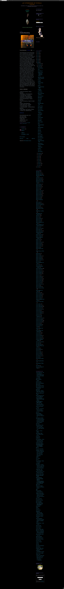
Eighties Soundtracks (39, 259)
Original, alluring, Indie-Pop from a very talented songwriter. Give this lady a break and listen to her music (40, 495)
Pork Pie (39, 85)
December (39, 63)
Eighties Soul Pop (38, 257)
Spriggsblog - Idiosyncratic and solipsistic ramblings (39, 512)
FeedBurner (42, 581)
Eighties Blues (38, 229)
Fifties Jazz (38, 261)
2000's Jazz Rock (38, 194)
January (39, 165)
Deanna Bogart (40, 108)
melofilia (37, 543)
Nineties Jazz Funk (39, 277)
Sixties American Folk (39, 341)
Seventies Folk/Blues (39, 312)
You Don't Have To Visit (39, 539)
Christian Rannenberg (25, 32)
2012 (38, 56)
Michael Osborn (40, 106)
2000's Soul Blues (38, 218)
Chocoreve (37, 412)
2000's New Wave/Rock (39, 204)
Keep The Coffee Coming (40, 473)
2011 (38, 58)
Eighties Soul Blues (39, 255)
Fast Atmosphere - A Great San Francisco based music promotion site (40, 440)
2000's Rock (38, 215)
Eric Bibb (39, 101)
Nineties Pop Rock (39, 286)
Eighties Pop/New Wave (39, 248)
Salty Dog (39, 130)
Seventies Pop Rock (39, 324)
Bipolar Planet (38, 384)
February (39, 163)
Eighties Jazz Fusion (39, 228)
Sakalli (37, 507)
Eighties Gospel (38, 239)
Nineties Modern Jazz (39, 284)
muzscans (37, 544)
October (39, 66)
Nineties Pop (38, 285)
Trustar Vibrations (39, 526)
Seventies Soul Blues (39, 335)
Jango (39, 69)
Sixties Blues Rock (39, 344)
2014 (38, 53)
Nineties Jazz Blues (39, 276)
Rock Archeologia (38, 501)
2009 (38, 60)
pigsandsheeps (38, 546)
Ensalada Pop (38, 436)
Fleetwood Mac (40, 134)
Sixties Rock (38, 365)
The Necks (39, 100)
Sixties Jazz (38, 350)
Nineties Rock (38, 292)
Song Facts (37, 508)
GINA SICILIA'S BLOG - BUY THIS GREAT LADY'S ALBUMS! (40, 445)
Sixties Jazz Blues (39, 351)
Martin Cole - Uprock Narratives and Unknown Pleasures (40, 487)
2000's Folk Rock (38, 186)
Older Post (33, 138)
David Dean (38, 423)
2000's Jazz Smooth (39, 195)
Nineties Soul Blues (39, 293)
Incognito (39, 79)
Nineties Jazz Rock (39, 280)
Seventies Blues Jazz (39, 305)
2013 (38, 55)
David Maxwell (40, 70)
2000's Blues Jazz (38, 172)
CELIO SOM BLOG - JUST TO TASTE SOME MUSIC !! (40, 399)
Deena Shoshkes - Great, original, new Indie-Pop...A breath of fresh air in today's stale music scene (40, 427)
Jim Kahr (39, 81)
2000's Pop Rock (38, 207)
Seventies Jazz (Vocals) (39, 317)
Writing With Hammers (39, 537)
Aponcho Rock (38, 378)
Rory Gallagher (40, 107)
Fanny (39, 123)
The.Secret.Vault (38, 525)
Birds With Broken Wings (40, 385)
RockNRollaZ (38, 506)
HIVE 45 (37, 447)
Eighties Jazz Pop (38, 243)
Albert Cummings (40, 110)
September (40, 153)
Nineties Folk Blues (39, 272)
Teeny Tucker (40, 98)
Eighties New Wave (39, 245)
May (39, 159)
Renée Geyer (40, 118)
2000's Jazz (37, 189)
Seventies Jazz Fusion (39, 320)
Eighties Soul (38, 254)
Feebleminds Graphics (39, 442)
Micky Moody (40, 91)
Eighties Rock (38, 253)
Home (27, 138)
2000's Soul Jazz (38, 219)
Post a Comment (22, 136)
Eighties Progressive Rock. (40, 250)
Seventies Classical (39, 307)
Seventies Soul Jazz (39, 336)
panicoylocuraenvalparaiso (40, 545)
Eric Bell (39, 148)
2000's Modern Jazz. (39, 203)
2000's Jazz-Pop (38, 198)
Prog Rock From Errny (39, 500)
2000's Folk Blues (38, 184)
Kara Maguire (40, 114)
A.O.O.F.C (23, 128)
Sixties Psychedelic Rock (40, 360)
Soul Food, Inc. (38, 509)
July (39, 156)
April (39, 160)
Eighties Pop (38, 247)
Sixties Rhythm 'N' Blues (40, 363)
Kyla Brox (39, 115)
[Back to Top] (63, 588)
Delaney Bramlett (40, 127)
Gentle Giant (40, 139)
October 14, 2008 (25, 134)
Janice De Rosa (40, 151)
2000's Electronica (39, 180)
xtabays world (38, 554)
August (39, 154)
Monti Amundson (40, 96)
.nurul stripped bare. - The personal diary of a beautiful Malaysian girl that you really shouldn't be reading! (40, 374)
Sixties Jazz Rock (38, 353)
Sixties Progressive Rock (40, 358)
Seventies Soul (38, 334)
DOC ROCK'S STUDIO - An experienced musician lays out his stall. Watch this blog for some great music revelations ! (40, 420)
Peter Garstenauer (40, 137)
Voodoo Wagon (38, 528)
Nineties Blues (38, 264)
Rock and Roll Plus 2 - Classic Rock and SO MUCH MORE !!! (39, 503)
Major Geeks (38, 484)
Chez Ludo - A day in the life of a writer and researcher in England (40, 409)
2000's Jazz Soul (38, 197)
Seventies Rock (38, 332)
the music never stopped (39, 552)
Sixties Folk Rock (38, 349)
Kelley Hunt (40, 120)
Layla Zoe (39, 128)
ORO (37, 489)
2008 (38, 62)
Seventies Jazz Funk (39, 319)
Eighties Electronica (39, 234)
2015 (38, 52)
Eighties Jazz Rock (39, 244)
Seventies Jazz (38, 314)
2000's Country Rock (39, 179)
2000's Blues (25, 123)
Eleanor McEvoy (40, 67)
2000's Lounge (38, 202)
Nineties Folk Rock (39, 273)
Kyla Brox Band (40, 121)
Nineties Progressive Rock (40, 287)
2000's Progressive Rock (39, 208)
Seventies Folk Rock (39, 311)
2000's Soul (38, 217)
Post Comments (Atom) (27, 140)
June (39, 157)
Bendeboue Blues (38, 381)
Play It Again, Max (39, 498)
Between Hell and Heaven (40, 383)
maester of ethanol (39, 541)
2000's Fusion (38, 188)
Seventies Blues (38, 303)
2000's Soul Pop (38, 220)
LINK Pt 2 (23, 132)
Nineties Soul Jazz (39, 296)
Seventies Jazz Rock (39, 321)
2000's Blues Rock (39, 174)
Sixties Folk (38, 348)
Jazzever (37, 459)
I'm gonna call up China (39, 448)
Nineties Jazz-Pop (38, 282)
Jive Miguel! (38, 463)
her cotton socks (38, 540)
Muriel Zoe (39, 149)
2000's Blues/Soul (38, 177)
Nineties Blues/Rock (39, 268)
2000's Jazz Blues (38, 191)
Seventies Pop (38, 323)
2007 (38, 166)
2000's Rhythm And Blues (40, 210)
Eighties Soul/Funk (39, 258)
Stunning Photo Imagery (39, 514)
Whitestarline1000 (39, 536)
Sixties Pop (37, 357)
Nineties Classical (39, 269)
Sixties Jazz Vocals (39, 354)
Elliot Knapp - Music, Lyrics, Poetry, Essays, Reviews (39, 434)
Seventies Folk (38, 310)
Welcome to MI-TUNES (39, 529)
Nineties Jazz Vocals (39, 281)
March (39, 162)
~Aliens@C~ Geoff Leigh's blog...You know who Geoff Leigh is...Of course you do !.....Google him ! (40, 558)
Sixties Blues (38, 343)
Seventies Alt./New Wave (40, 301)
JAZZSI (37, 457)
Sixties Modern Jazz (39, 355)
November (39, 65)
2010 (38, 59)
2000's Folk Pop (38, 185)
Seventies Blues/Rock (39, 306)
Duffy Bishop (40, 97)
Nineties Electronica (39, 271)
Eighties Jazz (38, 226)
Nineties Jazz (38, 274)
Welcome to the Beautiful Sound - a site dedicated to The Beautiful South (40, 531)
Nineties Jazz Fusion (39, 278)
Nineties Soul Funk (39, 295)
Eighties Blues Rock (39, 230)
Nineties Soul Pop (38, 297)
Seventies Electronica (39, 309)
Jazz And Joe (38, 458)
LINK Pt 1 (23, 130)
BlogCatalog (38, 389)
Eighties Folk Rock (39, 235)
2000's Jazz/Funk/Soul (39, 199)
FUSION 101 (38, 437)
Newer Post (21, 138)
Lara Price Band (40, 117)
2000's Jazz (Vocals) (39, 190)
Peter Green (39, 131)
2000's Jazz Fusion (39, 193)
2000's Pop (37, 205)
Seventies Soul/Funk (39, 338)
